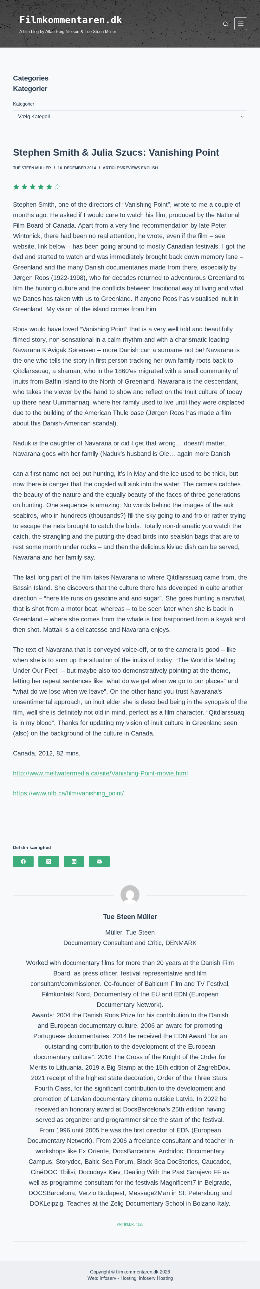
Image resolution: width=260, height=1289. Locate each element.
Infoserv (108, 1278)
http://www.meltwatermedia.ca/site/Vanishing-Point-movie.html (100, 773)
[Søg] (225, 24)
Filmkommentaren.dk (70, 19)
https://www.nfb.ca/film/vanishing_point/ (68, 793)
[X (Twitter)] (48, 861)
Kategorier (23, 104)
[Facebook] (23, 861)
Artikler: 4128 (130, 1224)
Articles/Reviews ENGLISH (130, 168)
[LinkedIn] (74, 861)
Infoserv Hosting (156, 1278)
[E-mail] (99, 861)
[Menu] (240, 23)
